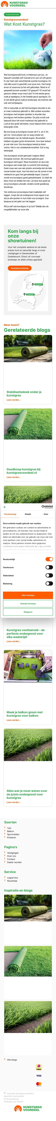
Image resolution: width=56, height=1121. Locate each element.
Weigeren (28, 612)
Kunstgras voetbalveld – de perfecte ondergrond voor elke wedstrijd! (26, 633)
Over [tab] (46, 514)
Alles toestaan (28, 595)
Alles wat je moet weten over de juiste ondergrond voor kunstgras (27, 794)
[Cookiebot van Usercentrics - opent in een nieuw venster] (41, 507)
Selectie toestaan (28, 603)
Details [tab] (28, 514)
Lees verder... (14, 399)
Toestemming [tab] (10, 514)
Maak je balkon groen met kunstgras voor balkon (25, 714)
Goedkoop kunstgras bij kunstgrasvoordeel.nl (23, 471)
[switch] (49, 567)
